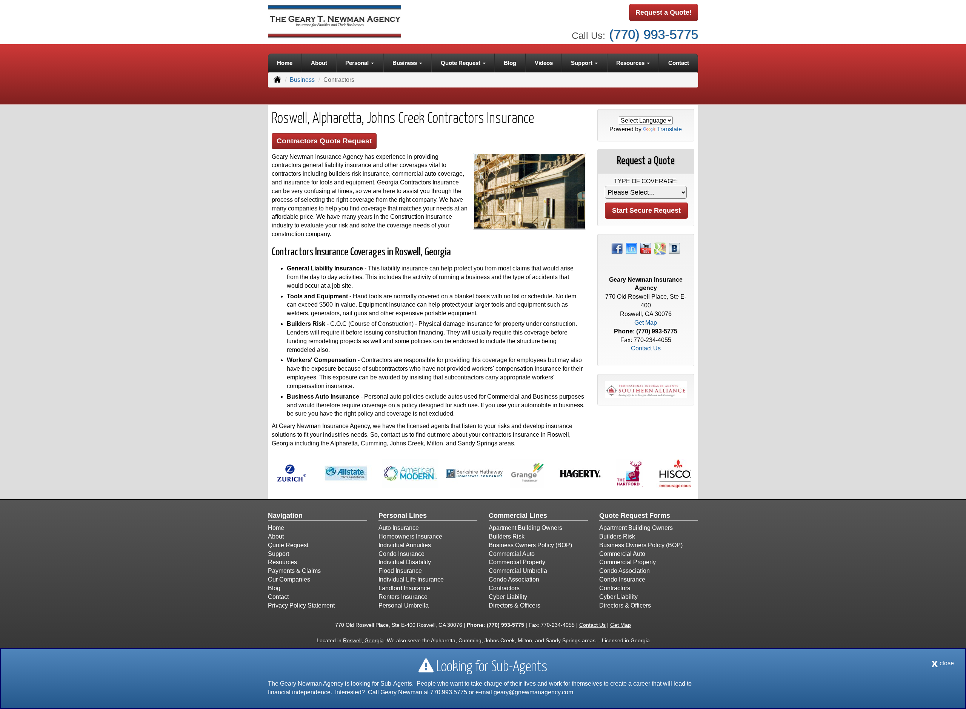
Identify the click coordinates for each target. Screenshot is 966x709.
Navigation (285, 515)
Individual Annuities (404, 545)
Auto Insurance (398, 528)
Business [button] (405, 63)
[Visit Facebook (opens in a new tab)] (617, 248)
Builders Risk (507, 536)
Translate (669, 129)
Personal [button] (357, 63)
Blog (510, 63)
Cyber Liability (508, 597)
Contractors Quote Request (324, 141)
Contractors (504, 588)
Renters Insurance (403, 597)
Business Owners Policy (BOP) (530, 545)
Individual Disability (404, 562)
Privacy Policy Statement (301, 605)
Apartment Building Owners (525, 528)
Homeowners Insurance (410, 536)
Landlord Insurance (404, 588)
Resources (282, 562)
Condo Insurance (401, 554)
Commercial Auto (512, 554)
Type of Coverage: (646, 181)
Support (278, 554)
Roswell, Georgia (363, 640)
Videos (544, 63)
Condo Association (514, 579)
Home (284, 63)
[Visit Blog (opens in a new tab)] (674, 248)
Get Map (645, 322)
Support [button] (582, 63)
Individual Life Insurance (411, 579)
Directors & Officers (514, 605)
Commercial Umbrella (518, 571)
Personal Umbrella (403, 605)
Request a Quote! (663, 12)
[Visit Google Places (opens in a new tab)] (660, 248)
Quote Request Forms (634, 515)
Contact (678, 63)
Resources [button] (631, 63)
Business (302, 80)
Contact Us (646, 348)
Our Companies (289, 579)
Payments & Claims (294, 571)
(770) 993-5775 (653, 34)
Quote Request (288, 545)
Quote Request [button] (461, 63)
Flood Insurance (400, 571)
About (319, 63)
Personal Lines (402, 515)
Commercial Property (517, 562)
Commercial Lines (518, 515)
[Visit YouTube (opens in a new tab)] (646, 248)
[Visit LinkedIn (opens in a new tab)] (631, 248)
